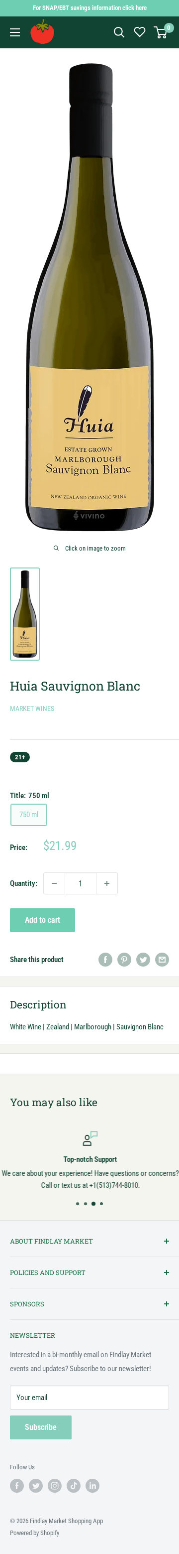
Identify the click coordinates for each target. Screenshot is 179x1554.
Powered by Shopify (34, 1533)
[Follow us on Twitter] (36, 1486)
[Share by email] (162, 959)
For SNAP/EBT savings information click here (90, 7)
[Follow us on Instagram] (55, 1486)
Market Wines (32, 708)
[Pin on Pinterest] (124, 959)
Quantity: (23, 883)
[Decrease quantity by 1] (54, 883)
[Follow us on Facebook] (17, 1486)
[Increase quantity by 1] (106, 883)
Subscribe (41, 1427)
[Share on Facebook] (105, 959)
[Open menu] (15, 32)
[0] (161, 32)
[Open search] (119, 32)
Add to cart (42, 920)
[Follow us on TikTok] (74, 1486)
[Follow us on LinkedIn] (92, 1486)
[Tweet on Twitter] (143, 959)
